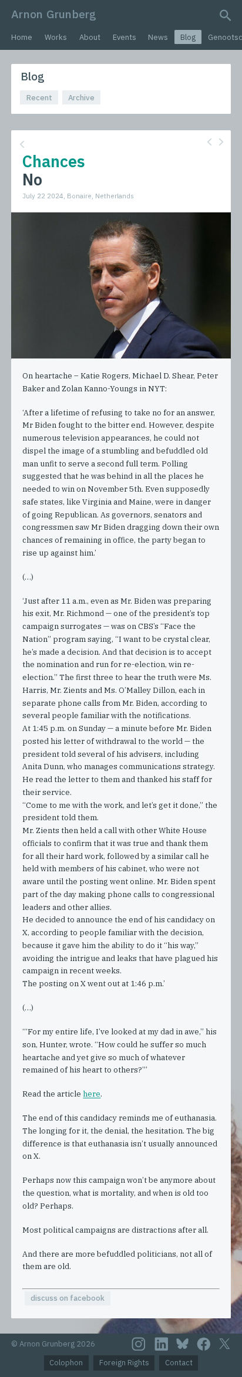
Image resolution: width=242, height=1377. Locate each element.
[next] (221, 141)
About (89, 37)
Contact (179, 1363)
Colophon (66, 1363)
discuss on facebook (68, 1298)
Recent (39, 98)
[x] (224, 1344)
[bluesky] (182, 1343)
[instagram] (138, 1344)
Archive (81, 98)
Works (56, 37)
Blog (188, 37)
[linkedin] (161, 1344)
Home (21, 37)
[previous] (209, 141)
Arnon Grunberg (53, 13)
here (91, 1094)
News (158, 37)
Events (124, 37)
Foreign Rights (124, 1363)
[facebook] (203, 1344)
